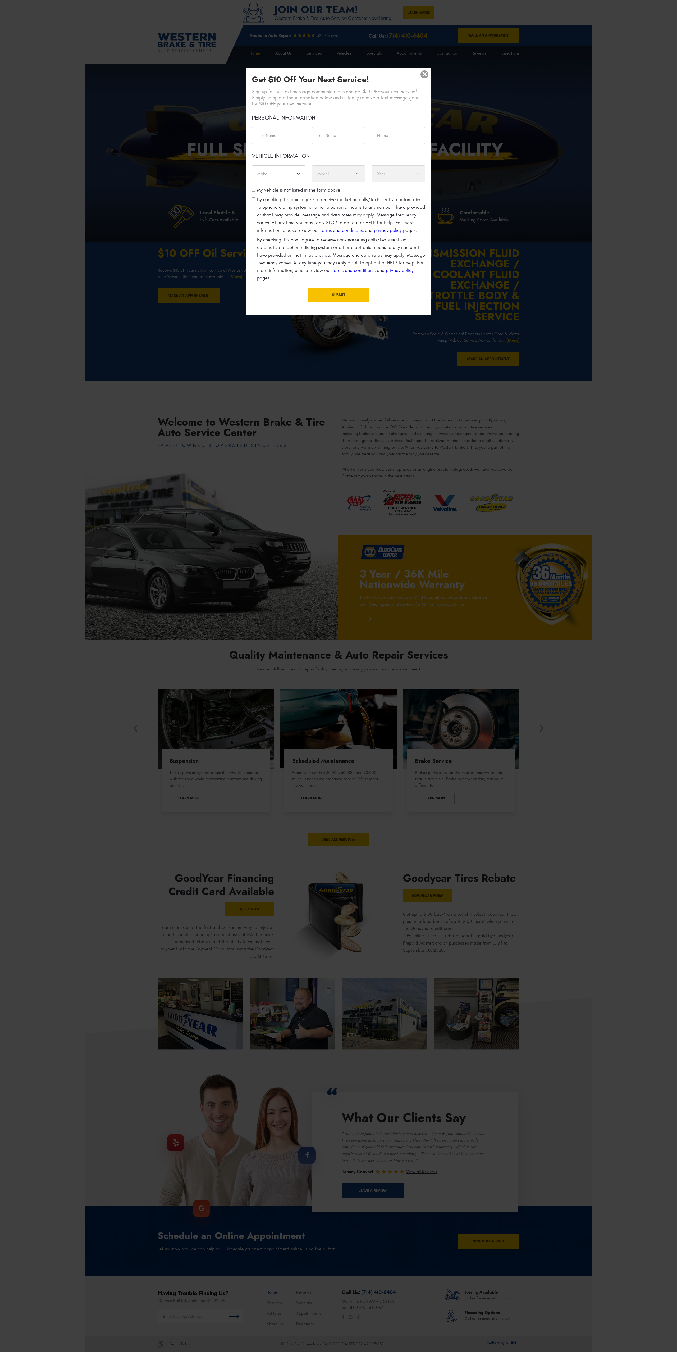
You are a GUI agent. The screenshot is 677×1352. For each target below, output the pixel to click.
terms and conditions (341, 230)
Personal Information (283, 117)
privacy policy (388, 230)
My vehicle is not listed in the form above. (299, 190)
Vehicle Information (281, 155)
